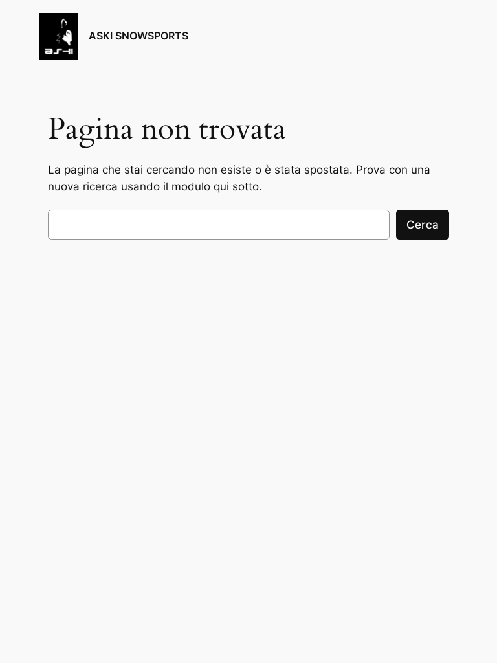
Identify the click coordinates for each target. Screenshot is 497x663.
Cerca (422, 224)
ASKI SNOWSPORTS (138, 35)
